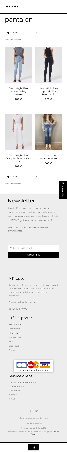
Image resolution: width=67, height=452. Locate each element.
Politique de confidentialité (33, 428)
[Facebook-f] (30, 411)
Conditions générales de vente (33, 418)
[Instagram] (36, 411)
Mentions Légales (33, 423)
